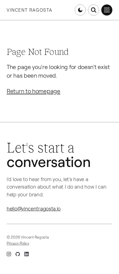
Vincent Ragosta (29, 10)
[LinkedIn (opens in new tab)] (26, 254)
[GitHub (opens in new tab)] (17, 254)
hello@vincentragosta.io (34, 208)
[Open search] (93, 10)
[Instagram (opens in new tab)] (9, 254)
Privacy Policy (18, 243)
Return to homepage (33, 91)
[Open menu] (106, 10)
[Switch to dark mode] (80, 10)
